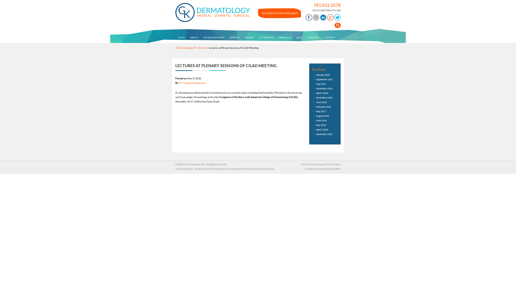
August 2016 (322, 116)
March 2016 (322, 129)
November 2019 (324, 88)
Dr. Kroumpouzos (213, 37)
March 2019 (322, 93)
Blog (299, 37)
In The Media (266, 37)
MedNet (336, 168)
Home (181, 37)
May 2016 (321, 125)
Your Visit (313, 37)
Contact (330, 37)
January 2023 (323, 75)
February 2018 (323, 107)
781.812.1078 (327, 5)
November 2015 (324, 134)
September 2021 (324, 79)
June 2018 (321, 102)
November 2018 (324, 97)
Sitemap (320, 164)
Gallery (249, 37)
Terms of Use (307, 164)
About (194, 37)
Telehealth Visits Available (279, 13)
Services (234, 37)
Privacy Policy (333, 164)
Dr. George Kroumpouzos (192, 82)
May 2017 (321, 111)
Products (285, 37)
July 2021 (321, 84)
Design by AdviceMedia (317, 168)
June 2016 (321, 120)
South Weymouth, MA (327, 10)
